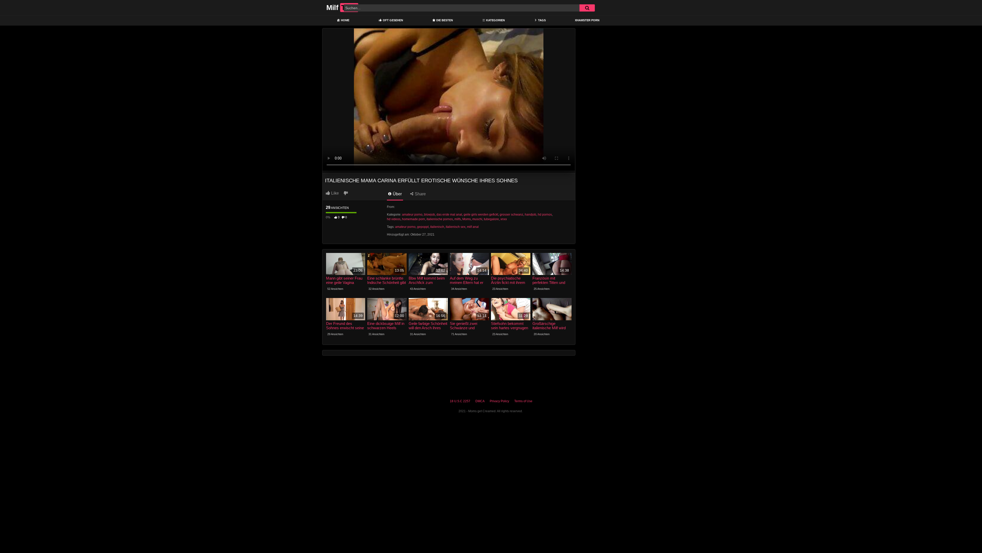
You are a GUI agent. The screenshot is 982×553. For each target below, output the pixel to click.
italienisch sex (455, 227)
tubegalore (491, 219)
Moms (466, 219)
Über (397, 194)
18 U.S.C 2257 (460, 401)
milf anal (473, 227)
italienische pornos (440, 219)
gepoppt (423, 227)
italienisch (437, 227)
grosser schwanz (511, 214)
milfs (457, 219)
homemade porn (413, 219)
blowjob (429, 214)
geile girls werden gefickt (481, 214)
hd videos (393, 219)
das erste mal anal (449, 214)
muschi (477, 219)
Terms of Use (523, 401)
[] (587, 8)
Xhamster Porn (587, 20)
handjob (530, 214)
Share (420, 194)
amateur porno (412, 214)
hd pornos (545, 214)
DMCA (480, 401)
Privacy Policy (499, 401)
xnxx (503, 219)
